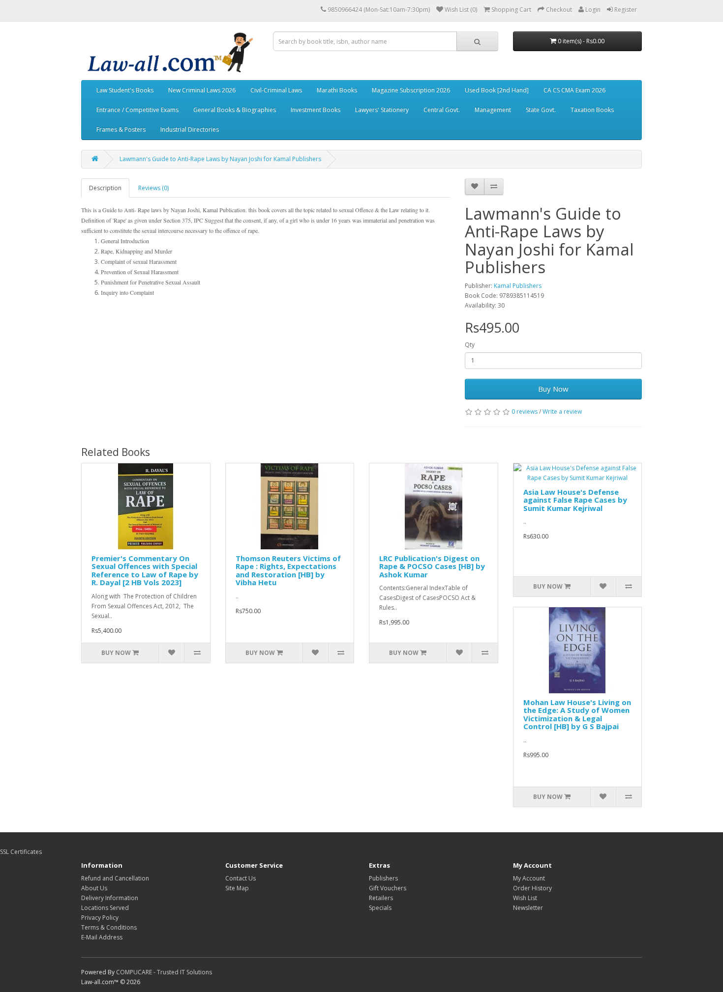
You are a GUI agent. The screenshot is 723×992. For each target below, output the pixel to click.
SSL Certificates (21, 852)
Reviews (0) (153, 188)
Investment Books (315, 110)
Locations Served (105, 908)
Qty (470, 344)
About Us (94, 888)
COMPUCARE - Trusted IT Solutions (164, 972)
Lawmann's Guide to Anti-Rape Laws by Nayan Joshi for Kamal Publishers (220, 159)
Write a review (562, 411)
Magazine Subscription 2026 (411, 90)
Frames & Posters (121, 129)
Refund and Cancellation (115, 878)
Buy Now (553, 389)
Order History (532, 888)
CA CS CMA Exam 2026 (574, 90)
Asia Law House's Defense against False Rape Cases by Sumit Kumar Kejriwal (575, 500)
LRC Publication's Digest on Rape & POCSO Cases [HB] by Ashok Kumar (432, 566)
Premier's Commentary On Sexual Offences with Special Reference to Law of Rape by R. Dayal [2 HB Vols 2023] (144, 570)
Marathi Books (337, 90)
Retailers (381, 898)
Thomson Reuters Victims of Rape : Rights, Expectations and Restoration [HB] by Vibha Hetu (288, 570)
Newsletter (528, 908)
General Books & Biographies (234, 110)
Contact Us (240, 878)
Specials (380, 908)
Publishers (383, 878)
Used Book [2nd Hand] (497, 90)
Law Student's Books (124, 90)
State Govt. (541, 110)
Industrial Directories (189, 129)
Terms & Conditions (109, 927)
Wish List (525, 898)
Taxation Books (592, 110)
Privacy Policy (100, 917)
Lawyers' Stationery (382, 110)
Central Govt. (441, 110)
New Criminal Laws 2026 (202, 90)
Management (493, 110)
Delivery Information (109, 898)
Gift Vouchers (387, 888)
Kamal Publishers (518, 286)
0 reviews (525, 411)
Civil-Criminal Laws (276, 90)
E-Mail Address (101, 937)
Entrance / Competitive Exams (137, 110)
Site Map (237, 888)
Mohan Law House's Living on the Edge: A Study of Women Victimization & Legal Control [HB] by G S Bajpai (577, 714)
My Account (529, 878)
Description (105, 188)
